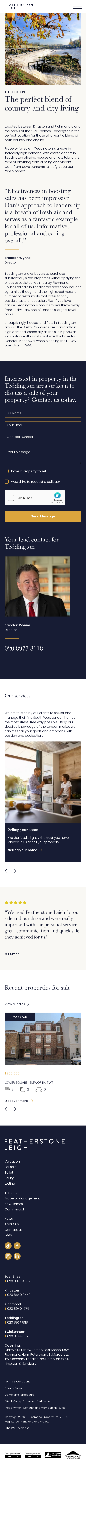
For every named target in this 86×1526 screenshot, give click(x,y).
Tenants (11, 1193)
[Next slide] (14, 870)
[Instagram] (8, 1257)
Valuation (12, 1161)
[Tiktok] (8, 1246)
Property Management (22, 1198)
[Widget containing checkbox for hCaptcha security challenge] (35, 497)
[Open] (77, 6)
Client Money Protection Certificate (27, 1401)
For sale (11, 1167)
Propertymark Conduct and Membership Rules (35, 1408)
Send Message (43, 516)
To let (9, 1172)
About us (12, 1224)
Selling (9, 1178)
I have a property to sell (28, 471)
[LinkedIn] (17, 1257)
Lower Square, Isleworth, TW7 (29, 1082)
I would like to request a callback (35, 482)
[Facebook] (17, 1246)
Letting (10, 1183)
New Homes (14, 1204)
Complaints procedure (20, 1395)
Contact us (13, 1230)
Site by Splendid (17, 1428)
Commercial (14, 1209)
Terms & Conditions (17, 1381)
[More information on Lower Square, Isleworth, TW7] (43, 1039)
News (9, 1218)
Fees (8, 1235)
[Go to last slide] (7, 870)
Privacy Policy (13, 1388)
